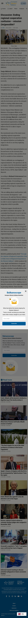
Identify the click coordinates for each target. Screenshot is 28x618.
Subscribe (14, 323)
